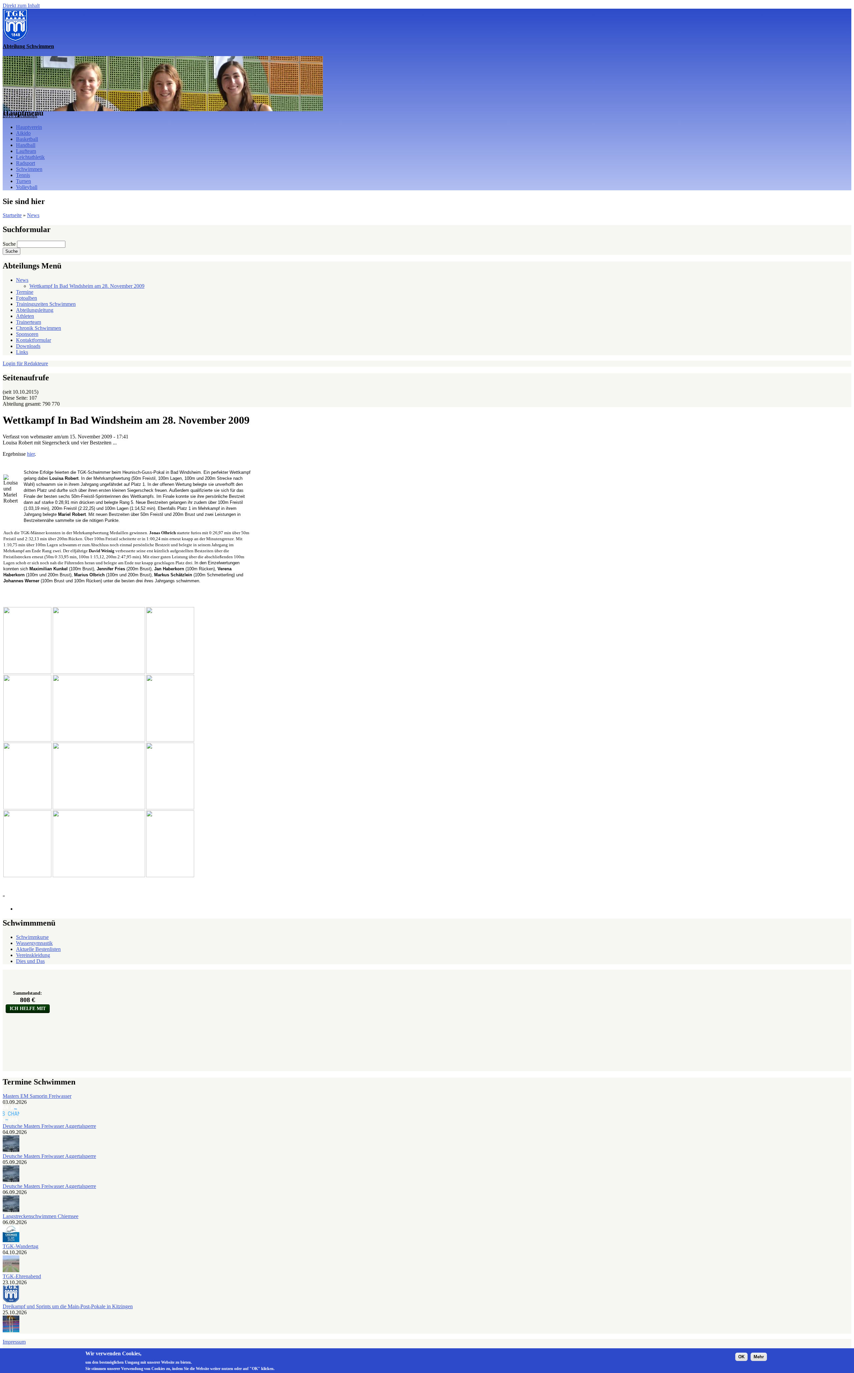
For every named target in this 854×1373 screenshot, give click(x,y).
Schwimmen (29, 169)
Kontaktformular (33, 340)
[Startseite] (15, 40)
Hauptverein (29, 127)
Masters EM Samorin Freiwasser (37, 1096)
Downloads (28, 346)
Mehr (759, 1356)
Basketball (27, 139)
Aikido (23, 133)
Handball (25, 145)
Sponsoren (27, 334)
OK (741, 1356)
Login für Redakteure (25, 363)
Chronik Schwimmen (38, 328)
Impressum (14, 1342)
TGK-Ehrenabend (22, 1276)
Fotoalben (26, 298)
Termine (24, 292)
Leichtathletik (30, 157)
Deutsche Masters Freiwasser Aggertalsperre (49, 1126)
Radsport (25, 163)
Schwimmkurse (32, 937)
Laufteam (26, 151)
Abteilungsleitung (34, 310)
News (33, 215)
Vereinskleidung (33, 955)
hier (31, 454)
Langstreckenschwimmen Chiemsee (40, 1216)
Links (22, 352)
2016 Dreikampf (20, 115)
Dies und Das (30, 961)
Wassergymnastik (34, 943)
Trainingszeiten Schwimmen (46, 304)
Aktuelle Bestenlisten (38, 949)
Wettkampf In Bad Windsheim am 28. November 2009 (86, 286)
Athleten (25, 316)
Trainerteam (28, 322)
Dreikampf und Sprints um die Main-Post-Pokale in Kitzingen (68, 1306)
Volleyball (26, 187)
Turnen (23, 181)
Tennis (23, 175)
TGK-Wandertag (20, 1246)
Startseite (12, 215)
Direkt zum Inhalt (21, 5)
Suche (10, 244)
